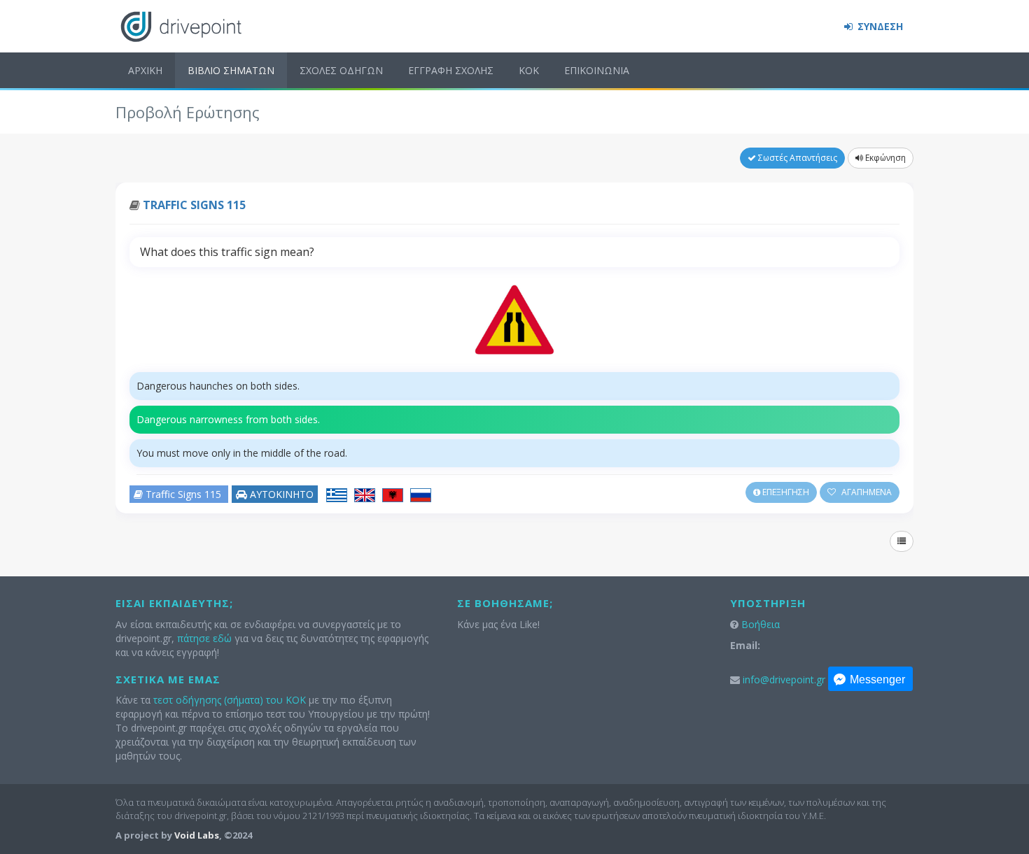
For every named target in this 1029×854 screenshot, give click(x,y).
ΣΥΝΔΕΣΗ (879, 26)
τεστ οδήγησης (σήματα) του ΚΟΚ (229, 699)
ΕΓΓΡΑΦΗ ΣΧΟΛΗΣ (450, 70)
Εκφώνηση (884, 158)
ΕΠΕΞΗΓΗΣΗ (784, 492)
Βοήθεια (760, 624)
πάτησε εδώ (204, 638)
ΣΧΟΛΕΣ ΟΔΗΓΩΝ (341, 70)
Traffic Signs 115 (194, 205)
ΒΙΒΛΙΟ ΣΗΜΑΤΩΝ (231, 70)
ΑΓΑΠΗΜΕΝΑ (865, 492)
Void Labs (196, 835)
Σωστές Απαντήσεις (796, 158)
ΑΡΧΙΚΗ (145, 70)
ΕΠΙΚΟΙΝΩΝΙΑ (596, 70)
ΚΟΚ (529, 70)
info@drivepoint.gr (784, 679)
